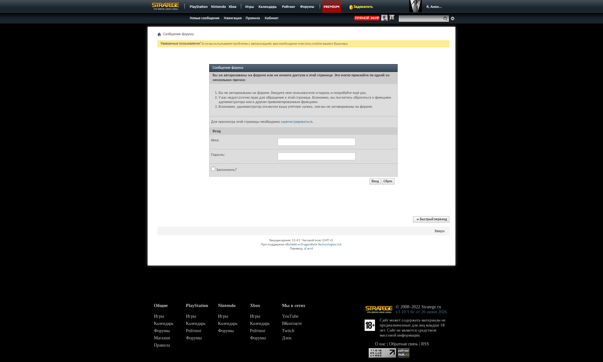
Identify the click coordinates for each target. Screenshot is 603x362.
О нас (380, 344)
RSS (425, 344)
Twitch (288, 330)
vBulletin (291, 244)
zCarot (308, 248)
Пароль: (218, 155)
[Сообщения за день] (203, 19)
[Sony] (198, 6)
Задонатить (363, 7)
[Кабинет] (271, 17)
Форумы (162, 330)
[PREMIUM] (331, 6)
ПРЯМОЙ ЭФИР (367, 18)
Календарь (163, 323)
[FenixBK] (384, 20)
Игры (159, 316)
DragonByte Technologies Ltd (321, 244)
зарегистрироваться (296, 122)
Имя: (215, 140)
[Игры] (249, 6)
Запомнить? (226, 170)
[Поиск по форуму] (452, 18)
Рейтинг (194, 330)
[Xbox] (233, 6)
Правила (162, 345)
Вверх (440, 231)
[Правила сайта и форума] (253, 17)
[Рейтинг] (288, 6)
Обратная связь (403, 344)
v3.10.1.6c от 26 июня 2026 (421, 312)
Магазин (162, 338)
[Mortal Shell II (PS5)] (391, 20)
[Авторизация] (427, 6)
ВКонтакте (292, 323)
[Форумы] (308, 6)
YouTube (290, 316)
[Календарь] (267, 6)
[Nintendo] (218, 6)
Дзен (286, 338)
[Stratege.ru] (165, 6)
